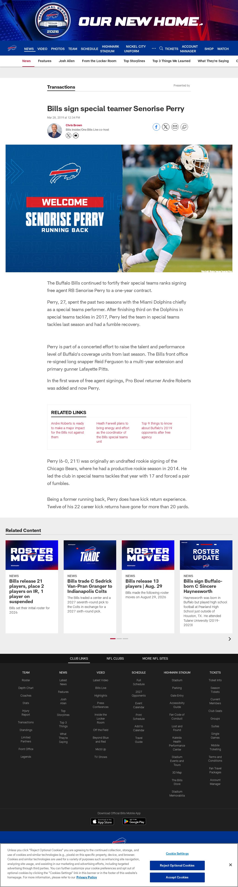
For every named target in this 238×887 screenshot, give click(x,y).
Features (63, 691)
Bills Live (100, 687)
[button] (113, 638)
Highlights (100, 695)
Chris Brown (74, 125)
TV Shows (100, 756)
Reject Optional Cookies (177, 865)
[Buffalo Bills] (119, 843)
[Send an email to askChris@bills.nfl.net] (76, 135)
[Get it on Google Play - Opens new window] (134, 823)
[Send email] (175, 129)
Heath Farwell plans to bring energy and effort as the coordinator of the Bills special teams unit (112, 432)
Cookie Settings (177, 853)
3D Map (177, 772)
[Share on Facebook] (156, 129)
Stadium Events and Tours (177, 760)
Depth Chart (25, 687)
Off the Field (100, 729)
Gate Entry (177, 695)
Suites (215, 726)
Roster (26, 680)
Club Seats (215, 710)
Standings (26, 729)
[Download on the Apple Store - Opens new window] (102, 822)
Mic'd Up (101, 749)
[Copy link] (184, 127)
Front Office (26, 749)
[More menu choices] (154, 48)
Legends (26, 756)
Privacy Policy (86, 877)
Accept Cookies (177, 877)
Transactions (26, 722)
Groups (215, 718)
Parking (177, 687)
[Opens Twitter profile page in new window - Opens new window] (68, 135)
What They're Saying (63, 737)
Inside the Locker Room (101, 718)
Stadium (177, 680)
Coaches (25, 695)
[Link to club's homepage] (12, 48)
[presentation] (230, 639)
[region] (119, 865)
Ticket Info (215, 680)
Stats (26, 702)
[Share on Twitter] (165, 129)
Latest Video (100, 680)
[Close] (230, 865)
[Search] (161, 48)
